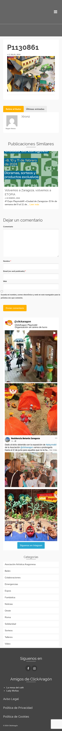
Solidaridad (10, 624)
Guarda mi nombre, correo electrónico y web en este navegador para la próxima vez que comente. (30, 296)
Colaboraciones (13, 577)
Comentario (8, 227)
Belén (7, 571)
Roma (8, 617)
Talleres (9, 637)
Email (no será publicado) (14, 271)
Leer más (34, 204)
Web (5, 281)
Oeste (8, 610)
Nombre (7, 261)
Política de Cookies (16, 716)
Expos (8, 590)
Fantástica (10, 597)
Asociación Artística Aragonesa (20, 564)
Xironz (25, 116)
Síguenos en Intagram (31, 545)
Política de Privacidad (17, 707)
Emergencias (11, 584)
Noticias (9, 604)
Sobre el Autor (13, 109)
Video (7, 643)
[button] (31, 356)
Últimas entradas (35, 109)
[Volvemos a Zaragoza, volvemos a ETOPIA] (31, 169)
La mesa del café (15, 687)
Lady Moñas (12, 690)
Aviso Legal (11, 699)
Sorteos (9, 630)
